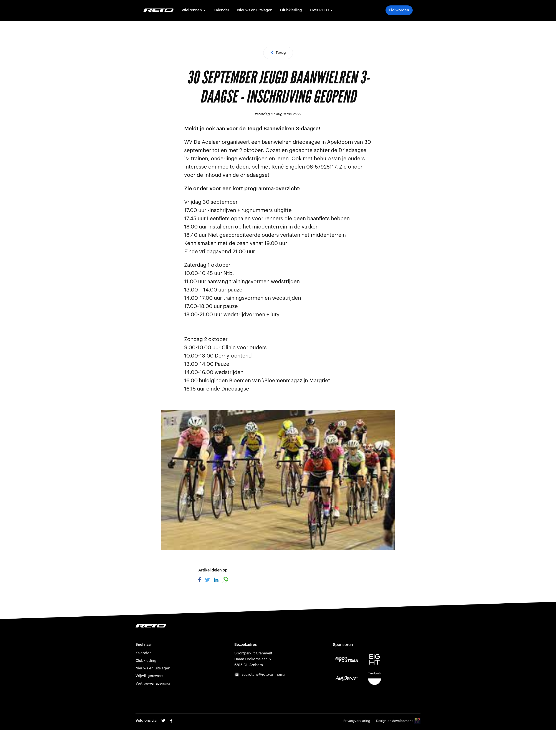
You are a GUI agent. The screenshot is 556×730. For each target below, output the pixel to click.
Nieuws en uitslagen (254, 10)
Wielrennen (192, 10)
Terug (281, 53)
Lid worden (399, 10)
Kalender (221, 10)
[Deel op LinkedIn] (216, 581)
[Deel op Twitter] (207, 581)
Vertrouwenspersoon (153, 683)
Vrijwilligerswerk (150, 676)
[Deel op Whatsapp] (225, 581)
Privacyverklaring (356, 721)
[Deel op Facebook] (199, 581)
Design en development (394, 721)
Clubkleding (291, 10)
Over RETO (319, 10)
